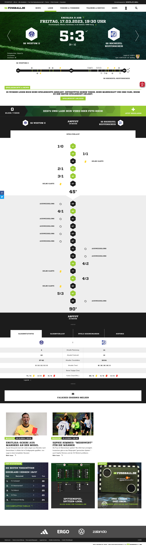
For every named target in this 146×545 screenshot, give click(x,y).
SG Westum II (31, 43)
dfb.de (15, 2)
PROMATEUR (8, 2)
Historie (120, 333)
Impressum (7, 540)
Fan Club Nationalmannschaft (36, 2)
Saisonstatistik (26, 333)
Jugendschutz (43, 540)
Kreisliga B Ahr (71, 18)
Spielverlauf (73, 134)
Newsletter (63, 2)
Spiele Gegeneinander (88, 333)
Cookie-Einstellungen (67, 540)
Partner (47, 2)
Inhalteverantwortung (54, 540)
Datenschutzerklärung (18, 540)
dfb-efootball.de (23, 2)
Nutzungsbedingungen (31, 540)
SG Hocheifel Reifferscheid (114, 44)
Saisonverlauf (57, 333)
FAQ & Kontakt (54, 2)
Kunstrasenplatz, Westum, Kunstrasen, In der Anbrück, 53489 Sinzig (71, 24)
